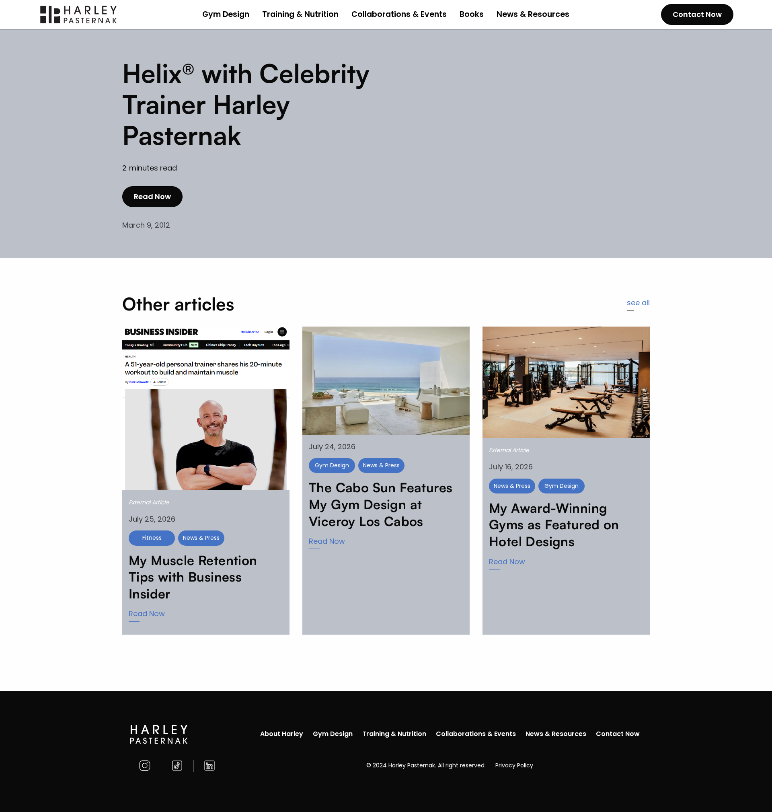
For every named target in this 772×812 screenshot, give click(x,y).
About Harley (281, 733)
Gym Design (225, 14)
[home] (79, 14)
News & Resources (533, 14)
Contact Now (697, 14)
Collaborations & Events (399, 14)
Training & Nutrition (300, 14)
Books (472, 14)
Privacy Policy (514, 765)
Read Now (152, 196)
